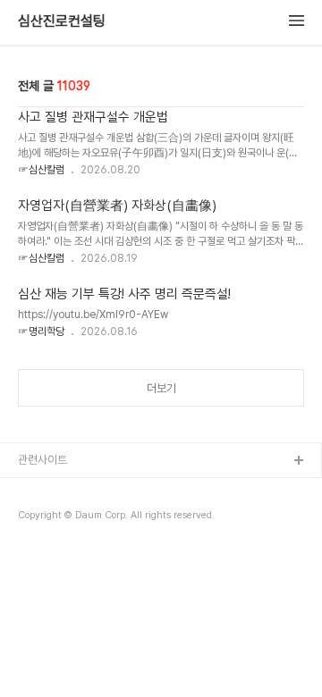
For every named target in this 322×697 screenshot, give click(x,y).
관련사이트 (42, 459)
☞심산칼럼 (41, 170)
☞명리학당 (41, 331)
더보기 (161, 388)
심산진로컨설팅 (62, 21)
